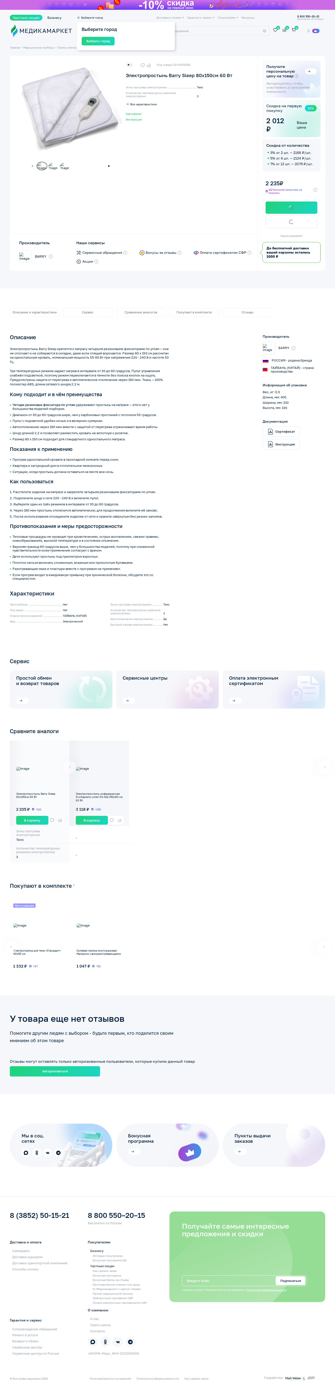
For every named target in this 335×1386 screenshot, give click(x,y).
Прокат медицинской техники (113, 1293)
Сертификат (134, 113)
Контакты (97, 1331)
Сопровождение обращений (34, 1329)
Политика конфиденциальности (157, 1378)
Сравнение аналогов (141, 312)
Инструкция (134, 119)
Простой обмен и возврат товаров (37, 680)
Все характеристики (143, 104)
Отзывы (247, 312)
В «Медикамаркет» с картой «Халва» (117, 1289)
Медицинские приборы (38, 47)
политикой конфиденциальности (266, 1290)
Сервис (87, 312)
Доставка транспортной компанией (39, 1263)
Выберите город (92, 17)
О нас (94, 1319)
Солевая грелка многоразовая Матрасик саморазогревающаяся (99, 952)
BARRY (40, 256)
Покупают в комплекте (194, 312)
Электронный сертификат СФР (113, 1298)
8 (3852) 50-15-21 (39, 1215)
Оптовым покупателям (108, 1255)
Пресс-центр (100, 1325)
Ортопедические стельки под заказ (116, 1284)
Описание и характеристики (35, 312)
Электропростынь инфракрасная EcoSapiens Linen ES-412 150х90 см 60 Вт (99, 797)
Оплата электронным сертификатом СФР (120, 1302)
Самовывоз (21, 1251)
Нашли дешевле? (291, 235)
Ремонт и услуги (25, 1335)
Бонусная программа (107, 1275)
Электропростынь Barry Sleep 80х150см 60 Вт (35, 795)
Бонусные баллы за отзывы (111, 1279)
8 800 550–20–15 (116, 1215)
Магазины (248, 17)
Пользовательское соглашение (110, 1378)
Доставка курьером (27, 1257)
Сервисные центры (145, 678)
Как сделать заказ (105, 1270)
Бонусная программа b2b (110, 1260)
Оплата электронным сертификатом (253, 680)
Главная (15, 47)
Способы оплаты (25, 1269)
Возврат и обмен (25, 1341)
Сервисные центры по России (35, 1353)
